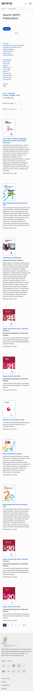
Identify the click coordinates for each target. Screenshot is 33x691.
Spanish (5, 67)
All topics (6, 43)
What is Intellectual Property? (12, 454)
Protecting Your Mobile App (12, 257)
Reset (16, 33)
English (12, 95)
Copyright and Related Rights (12, 45)
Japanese (6, 73)
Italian (5, 71)
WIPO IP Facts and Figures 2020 (13, 420)
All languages (7, 60)
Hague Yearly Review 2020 (11, 606)
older (18, 95)
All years (5, 84)
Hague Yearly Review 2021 (11, 376)
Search (7, 29)
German (5, 63)
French (5, 69)
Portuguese (6, 75)
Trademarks (6, 51)
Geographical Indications (10, 47)
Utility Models (7, 55)
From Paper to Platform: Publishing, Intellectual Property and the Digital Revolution (15, 140)
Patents (5, 53)
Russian (5, 77)
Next (24, 625)
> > (5, 628)
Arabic (5, 61)
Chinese (5, 79)
